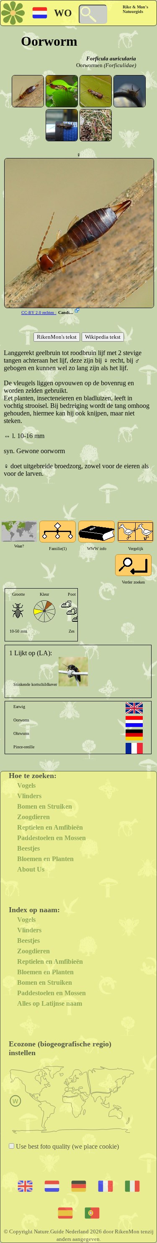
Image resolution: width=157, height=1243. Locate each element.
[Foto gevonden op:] (78, 311)
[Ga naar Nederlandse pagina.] (134, 721)
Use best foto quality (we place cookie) (66, 1146)
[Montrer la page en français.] (134, 748)
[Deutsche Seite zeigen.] (134, 734)
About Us (30, 869)
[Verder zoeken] (133, 565)
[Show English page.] (134, 708)
